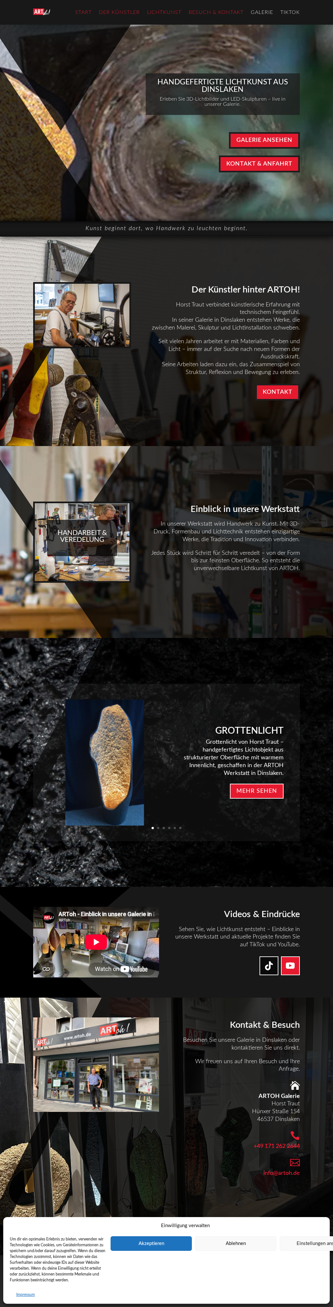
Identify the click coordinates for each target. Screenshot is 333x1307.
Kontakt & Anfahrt (259, 164)
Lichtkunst (164, 12)
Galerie (262, 12)
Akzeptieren (151, 1243)
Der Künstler (119, 12)
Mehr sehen (256, 791)
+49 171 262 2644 (277, 1146)
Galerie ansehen (264, 140)
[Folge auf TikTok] (269, 965)
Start (83, 12)
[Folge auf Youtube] (290, 965)
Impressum (25, 1295)
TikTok (290, 12)
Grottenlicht (249, 730)
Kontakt (277, 392)
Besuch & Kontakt (216, 12)
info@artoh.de (281, 1173)
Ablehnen (236, 1243)
